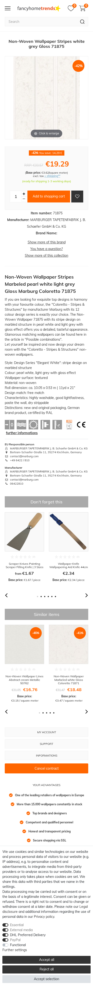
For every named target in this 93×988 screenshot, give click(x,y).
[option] (24, 547)
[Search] (82, 21)
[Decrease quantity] (23, 199)
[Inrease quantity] (23, 194)
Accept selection (46, 979)
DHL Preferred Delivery (28, 935)
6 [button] (55, 596)
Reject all (47, 969)
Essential (17, 925)
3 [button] (44, 596)
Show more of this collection (46, 255)
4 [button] (48, 596)
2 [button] (41, 596)
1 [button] (37, 596)
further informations (22, 433)
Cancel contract (47, 768)
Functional (18, 945)
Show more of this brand (47, 242)
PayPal (15, 940)
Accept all (46, 960)
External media (21, 930)
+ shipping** (52, 176)
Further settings (14, 950)
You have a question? (46, 249)
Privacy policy (44, 916)
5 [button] (51, 596)
